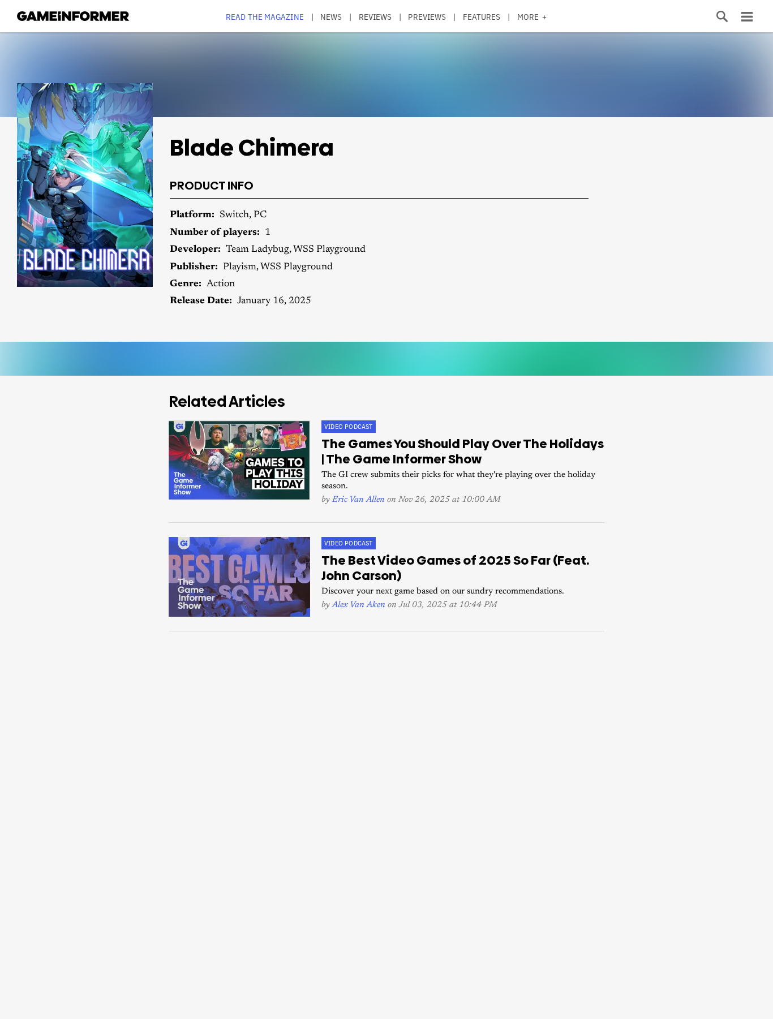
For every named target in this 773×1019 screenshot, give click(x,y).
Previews (427, 16)
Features (482, 16)
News (331, 16)
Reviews (375, 16)
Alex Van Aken (358, 605)
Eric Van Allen (358, 500)
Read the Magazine (265, 16)
